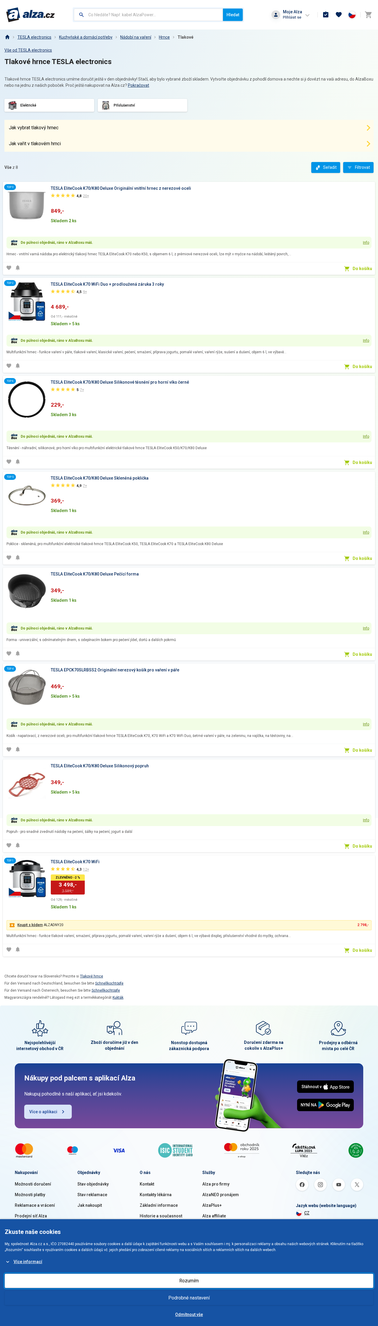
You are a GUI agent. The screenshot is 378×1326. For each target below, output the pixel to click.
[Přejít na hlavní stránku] (30, 14)
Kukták (118, 997)
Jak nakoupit (89, 1205)
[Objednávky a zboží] (325, 14)
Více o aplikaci (43, 1111)
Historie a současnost (161, 1216)
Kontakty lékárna (156, 1194)
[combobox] (148, 15)
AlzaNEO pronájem (220, 1194)
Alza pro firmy (215, 1184)
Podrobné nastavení (189, 1298)
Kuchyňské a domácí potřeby (86, 37)
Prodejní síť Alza (31, 1216)
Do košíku (362, 268)
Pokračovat (138, 85)
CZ (306, 1213)
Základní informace (159, 1205)
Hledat (233, 14)
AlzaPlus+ (212, 1205)
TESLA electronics (34, 37)
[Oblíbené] (338, 14)
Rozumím (189, 1281)
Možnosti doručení (33, 1184)
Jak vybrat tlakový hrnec (33, 127)
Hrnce (164, 37)
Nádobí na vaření (135, 37)
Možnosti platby (30, 1194)
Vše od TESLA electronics (28, 50)
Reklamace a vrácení (35, 1205)
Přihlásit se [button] (292, 17)
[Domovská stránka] (7, 37)
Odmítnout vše (189, 1314)
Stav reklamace (92, 1194)
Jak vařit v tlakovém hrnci (35, 143)
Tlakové (185, 37)
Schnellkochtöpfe (109, 983)
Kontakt (147, 1184)
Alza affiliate (214, 1216)
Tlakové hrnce (91, 976)
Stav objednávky (93, 1184)
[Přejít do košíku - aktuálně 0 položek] (368, 14)
